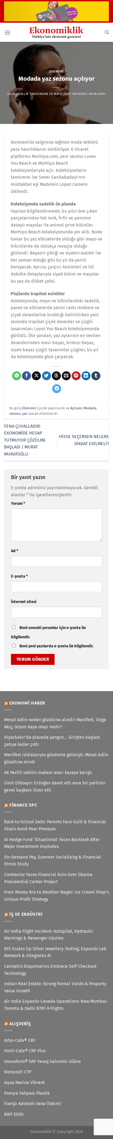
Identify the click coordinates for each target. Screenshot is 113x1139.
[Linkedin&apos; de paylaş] (86, 376)
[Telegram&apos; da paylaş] (56, 388)
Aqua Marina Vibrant (24, 1082)
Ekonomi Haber (27, 703)
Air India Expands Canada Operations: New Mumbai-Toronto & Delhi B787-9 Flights (56, 1005)
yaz (24, 413)
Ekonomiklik (18, 94)
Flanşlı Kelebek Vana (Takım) (32, 1103)
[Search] (107, 32)
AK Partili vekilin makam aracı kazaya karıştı (48, 772)
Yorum (18, 503)
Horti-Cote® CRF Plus (25, 1050)
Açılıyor (76, 408)
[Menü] (7, 32)
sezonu (15, 413)
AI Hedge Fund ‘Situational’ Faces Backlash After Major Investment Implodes (52, 843)
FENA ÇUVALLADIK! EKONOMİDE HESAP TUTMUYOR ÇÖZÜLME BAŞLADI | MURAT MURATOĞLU (25, 440)
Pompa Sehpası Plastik (27, 1093)
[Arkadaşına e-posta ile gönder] (66, 376)
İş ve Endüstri (26, 914)
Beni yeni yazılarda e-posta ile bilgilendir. (56, 646)
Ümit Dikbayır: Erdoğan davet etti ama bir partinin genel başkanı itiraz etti (54, 786)
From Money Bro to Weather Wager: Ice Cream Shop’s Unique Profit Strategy (56, 895)
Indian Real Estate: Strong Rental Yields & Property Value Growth (55, 987)
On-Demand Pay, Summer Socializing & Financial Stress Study (52, 860)
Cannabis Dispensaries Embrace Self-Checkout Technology (50, 970)
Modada (89, 408)
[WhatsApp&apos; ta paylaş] (16, 376)
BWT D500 (14, 1114)
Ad (14, 551)
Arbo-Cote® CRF (19, 1040)
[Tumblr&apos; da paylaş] (95, 376)
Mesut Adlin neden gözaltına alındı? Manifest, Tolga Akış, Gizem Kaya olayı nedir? (55, 723)
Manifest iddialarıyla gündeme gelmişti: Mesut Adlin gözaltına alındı (56, 758)
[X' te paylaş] (36, 376)
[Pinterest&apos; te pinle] (76, 376)
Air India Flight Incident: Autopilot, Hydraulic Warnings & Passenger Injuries (49, 935)
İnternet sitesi (23, 601)
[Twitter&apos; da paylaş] (46, 376)
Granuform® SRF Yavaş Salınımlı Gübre (42, 1061)
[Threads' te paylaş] (56, 376)
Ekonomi (56, 71)
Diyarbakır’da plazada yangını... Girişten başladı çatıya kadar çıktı (52, 741)
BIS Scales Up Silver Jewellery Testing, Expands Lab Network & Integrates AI (55, 952)
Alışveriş (20, 1023)
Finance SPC (23, 805)
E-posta (19, 576)
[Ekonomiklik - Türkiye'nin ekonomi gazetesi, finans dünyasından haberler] (56, 32)
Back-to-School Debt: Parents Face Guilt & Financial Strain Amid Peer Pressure (55, 825)
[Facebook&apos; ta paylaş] (26, 376)
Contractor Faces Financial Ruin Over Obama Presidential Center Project (48, 878)
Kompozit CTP (17, 1071)
